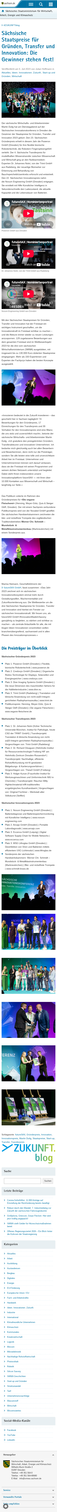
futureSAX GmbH (12, 587)
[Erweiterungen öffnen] (51, 4)
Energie (10, 1283)
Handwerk (11, 1303)
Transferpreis (17, 1142)
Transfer (6, 1142)
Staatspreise (39, 1138)
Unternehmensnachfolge (18, 1396)
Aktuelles (6, 72)
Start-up (50, 1138)
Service (6, 1490)
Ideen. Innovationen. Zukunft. (26, 72)
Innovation (46, 1134)
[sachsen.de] (9, 3)
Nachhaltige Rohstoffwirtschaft (21, 1356)
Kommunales (13, 1332)
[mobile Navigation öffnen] (31, 4)
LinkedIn (11, 1440)
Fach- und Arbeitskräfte (17, 1298)
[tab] (28, 1455)
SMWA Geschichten (16, 1376)
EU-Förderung (13, 1288)
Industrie (11, 1312)
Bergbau (11, 1273)
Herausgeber (9, 1455)
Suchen (47, 1181)
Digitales (11, 1278)
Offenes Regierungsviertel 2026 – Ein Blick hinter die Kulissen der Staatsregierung (29, 1232)
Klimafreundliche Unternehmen (21, 1322)
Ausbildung (12, 1263)
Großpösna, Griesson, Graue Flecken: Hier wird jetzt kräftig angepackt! (29, 1217)
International (12, 1317)
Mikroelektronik (14, 1352)
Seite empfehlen (11, 1504)
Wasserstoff (12, 1401)
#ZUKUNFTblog (12, 25)
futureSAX (20, 1134)
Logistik (10, 1342)
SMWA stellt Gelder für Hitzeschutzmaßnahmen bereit (29, 1225)
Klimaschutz (13, 1327)
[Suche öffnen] (41, 4)
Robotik (10, 1366)
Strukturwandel (14, 1386)
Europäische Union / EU (18, 1293)
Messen (10, 1347)
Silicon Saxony (14, 1371)
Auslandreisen (13, 1268)
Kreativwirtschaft (14, 1337)
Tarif (9, 1391)
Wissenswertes (14, 1410)
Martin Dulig (25, 1138)
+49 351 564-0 (25, 1473)
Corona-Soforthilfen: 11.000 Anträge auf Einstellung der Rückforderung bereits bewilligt (28, 1201)
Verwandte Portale (12, 1497)
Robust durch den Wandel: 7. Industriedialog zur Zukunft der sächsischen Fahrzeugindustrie (29, 1209)
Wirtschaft (17, 76)
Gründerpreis (33, 1134)
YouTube (11, 1435)
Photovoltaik (13, 1361)
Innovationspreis (10, 1138)
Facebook (11, 1430)
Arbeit (10, 1258)
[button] (5, 1506)
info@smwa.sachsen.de (30, 1478)
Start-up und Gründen (17, 1381)
